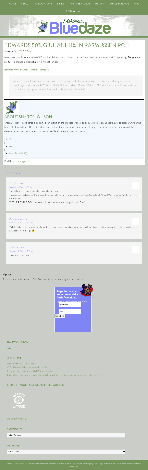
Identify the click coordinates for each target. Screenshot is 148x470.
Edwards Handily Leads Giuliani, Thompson (26, 69)
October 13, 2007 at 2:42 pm (21, 222)
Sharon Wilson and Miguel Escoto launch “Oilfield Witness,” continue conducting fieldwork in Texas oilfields (54, 375)
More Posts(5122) (18, 153)
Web (11, 146)
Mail (11, 139)
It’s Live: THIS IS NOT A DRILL (21, 363)
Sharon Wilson (35, 117)
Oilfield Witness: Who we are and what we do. (27, 367)
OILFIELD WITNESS (17, 419)
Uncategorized (22, 161)
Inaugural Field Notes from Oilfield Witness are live (29, 371)
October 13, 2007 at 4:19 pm (21, 251)
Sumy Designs (98, 463)
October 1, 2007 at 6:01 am (20, 186)
